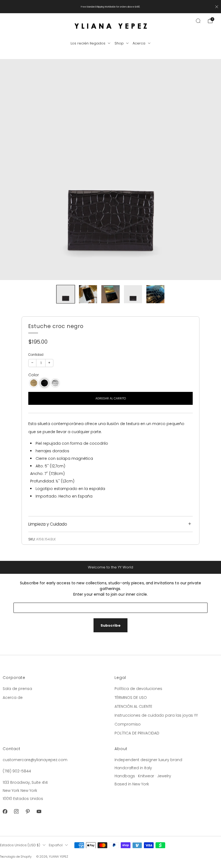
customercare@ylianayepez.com (35, 759)
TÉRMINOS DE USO (131, 697)
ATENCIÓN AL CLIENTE (133, 706)
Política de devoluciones (138, 688)
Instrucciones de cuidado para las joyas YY (156, 715)
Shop (119, 43)
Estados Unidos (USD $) (20, 845)
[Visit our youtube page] (38, 811)
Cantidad (35, 354)
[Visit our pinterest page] (27, 811)
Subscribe (110, 625)
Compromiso (128, 724)
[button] (34, 383)
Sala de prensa (17, 688)
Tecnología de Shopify (16, 856)
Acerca (139, 43)
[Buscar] (198, 20)
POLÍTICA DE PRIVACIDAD (137, 733)
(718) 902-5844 (17, 771)
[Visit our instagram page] (16, 811)
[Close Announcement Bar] (216, 6)
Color (33, 375)
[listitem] (110, 6)
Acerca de (13, 697)
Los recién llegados (88, 43)
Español (56, 845)
